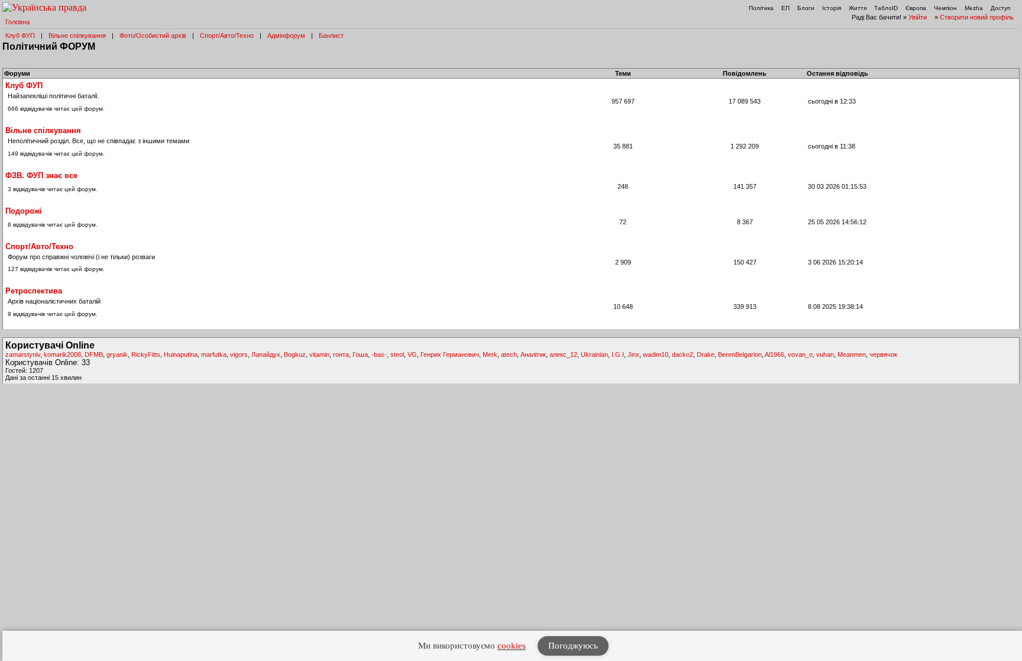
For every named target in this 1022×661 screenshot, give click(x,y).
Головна (17, 21)
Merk (490, 354)
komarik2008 (62, 354)
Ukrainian (594, 354)
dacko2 (682, 354)
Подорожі (23, 211)
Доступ (1000, 8)
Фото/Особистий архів (152, 35)
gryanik (117, 354)
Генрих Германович (450, 354)
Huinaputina (181, 354)
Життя (857, 8)
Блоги (805, 8)
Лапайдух (265, 354)
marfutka (214, 354)
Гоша (360, 354)
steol (397, 354)
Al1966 (774, 354)
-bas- (379, 354)
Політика (761, 8)
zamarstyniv (22, 354)
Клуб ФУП (20, 35)
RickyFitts (145, 354)
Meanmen (851, 354)
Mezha (974, 8)
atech (509, 354)
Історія (831, 8)
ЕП (785, 8)
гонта (341, 354)
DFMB (94, 354)
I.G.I (618, 354)
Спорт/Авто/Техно (227, 35)
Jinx (633, 354)
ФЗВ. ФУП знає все (41, 175)
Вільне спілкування (77, 35)
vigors (239, 354)
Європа (915, 8)
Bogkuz (295, 354)
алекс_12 (563, 354)
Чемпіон (945, 8)
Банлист (331, 35)
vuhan (825, 354)
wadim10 (655, 354)
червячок (883, 354)
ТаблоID (886, 8)
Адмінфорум (286, 35)
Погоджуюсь (573, 645)
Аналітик (533, 354)
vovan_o (800, 354)
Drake (705, 354)
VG (412, 354)
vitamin (319, 354)
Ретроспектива (33, 290)
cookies (511, 645)
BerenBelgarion (740, 354)
